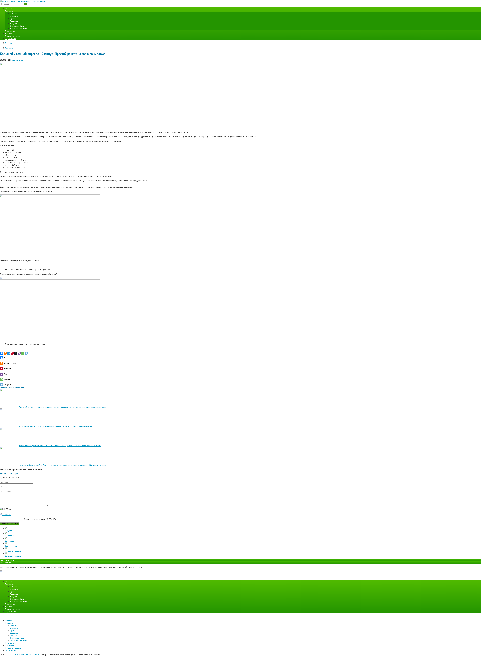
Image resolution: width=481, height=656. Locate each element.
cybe (21, 60)
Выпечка (14, 21)
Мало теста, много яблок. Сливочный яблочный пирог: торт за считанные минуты (55, 426)
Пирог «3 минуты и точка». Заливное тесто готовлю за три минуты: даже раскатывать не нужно (62, 407)
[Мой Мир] (8, 353)
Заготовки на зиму (18, 28)
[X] (15, 353)
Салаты (13, 13)
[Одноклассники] (5, 353)
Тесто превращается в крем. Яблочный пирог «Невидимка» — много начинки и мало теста (60, 445)
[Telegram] (26, 353)
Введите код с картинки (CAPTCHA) (40, 519)
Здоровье (9, 33)
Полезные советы (13, 36)
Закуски (13, 23)
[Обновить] (5, 514)
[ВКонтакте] (1, 353)
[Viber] (19, 353)
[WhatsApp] (22, 353)
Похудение (10, 31)
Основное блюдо (18, 26)
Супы (12, 18)
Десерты (14, 16)
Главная (8, 8)
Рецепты (9, 11)
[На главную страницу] (240, 1)
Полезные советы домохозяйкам (24, 654)
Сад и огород (11, 38)
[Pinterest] (12, 353)
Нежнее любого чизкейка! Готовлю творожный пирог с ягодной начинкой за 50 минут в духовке (62, 465)
